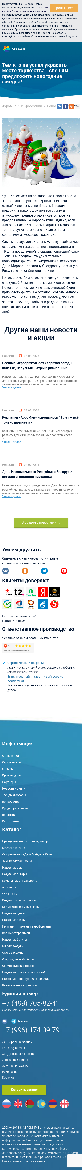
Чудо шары (10, 894)
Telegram (23, 1021)
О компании (10, 756)
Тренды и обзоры (14, 795)
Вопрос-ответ (11, 802)
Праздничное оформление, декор (25, 841)
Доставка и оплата (20, 1054)
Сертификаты (11, 762)
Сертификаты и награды (25, 663)
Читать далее (11, 387)
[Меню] (73, 49)
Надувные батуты (14, 939)
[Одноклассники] (71, 106)
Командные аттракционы (20, 881)
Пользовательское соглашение (23, 1161)
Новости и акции (13, 788)
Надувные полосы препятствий (23, 972)
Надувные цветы (13, 913)
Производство (12, 775)
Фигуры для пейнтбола (18, 959)
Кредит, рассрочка (15, 808)
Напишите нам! (13, 620)
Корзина (8, 1077)
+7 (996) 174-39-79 (31, 1030)
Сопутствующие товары (18, 966)
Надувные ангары (14, 874)
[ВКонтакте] (59, 106)
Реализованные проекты (19, 985)
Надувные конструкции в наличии (25, 979)
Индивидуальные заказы (19, 900)
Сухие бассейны (13, 953)
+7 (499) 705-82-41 (31, 1003)
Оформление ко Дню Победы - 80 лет (27, 854)
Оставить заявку (24, 1089)
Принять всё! (64, 7)
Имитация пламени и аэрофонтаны (26, 926)
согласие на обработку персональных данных (25, 9)
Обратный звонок (19, 1042)
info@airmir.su (16, 1048)
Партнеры (9, 782)
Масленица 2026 (13, 848)
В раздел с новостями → (41, 522)
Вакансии (9, 815)
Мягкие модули (12, 946)
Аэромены (9, 887)
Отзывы (7, 769)
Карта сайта (10, 821)
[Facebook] (65, 106)
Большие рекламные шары (21, 907)
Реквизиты (9, 1071)
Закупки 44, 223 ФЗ (15, 1066)
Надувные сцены (13, 920)
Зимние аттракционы (17, 861)
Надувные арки (13, 867)
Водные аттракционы (17, 933)
